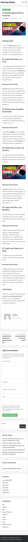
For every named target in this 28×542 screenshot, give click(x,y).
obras (3, 522)
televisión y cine (6, 524)
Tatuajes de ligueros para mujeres (11, 443)
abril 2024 (5, 482)
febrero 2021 (5, 492)
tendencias (5, 527)
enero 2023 (5, 485)
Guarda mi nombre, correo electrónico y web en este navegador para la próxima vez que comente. (12, 408)
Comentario (6, 361)
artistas (4, 507)
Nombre (5, 382)
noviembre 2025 (6, 480)
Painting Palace (8, 2)
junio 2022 (5, 487)
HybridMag (19, 539)
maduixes (6, 18)
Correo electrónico (9, 389)
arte (3, 504)
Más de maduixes (16, 318)
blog (3, 509)
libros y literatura (6, 9)
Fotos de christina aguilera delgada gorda (13, 450)
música (4, 519)
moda (3, 517)
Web (3, 396)
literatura (4, 514)
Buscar (4, 423)
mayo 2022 (5, 490)
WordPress (11, 539)
